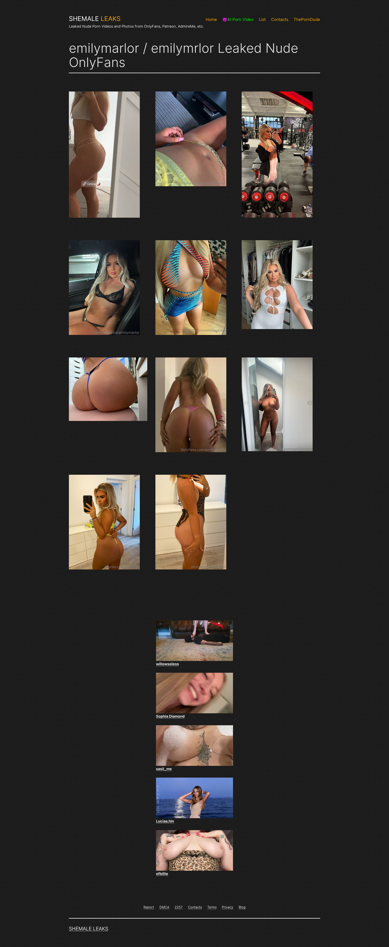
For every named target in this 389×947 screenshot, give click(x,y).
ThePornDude (307, 19)
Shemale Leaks (88, 929)
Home (211, 19)
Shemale (95, 19)
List (262, 19)
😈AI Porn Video (238, 19)
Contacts (279, 19)
